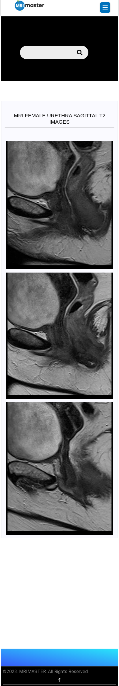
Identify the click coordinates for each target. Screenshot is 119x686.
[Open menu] (105, 7)
